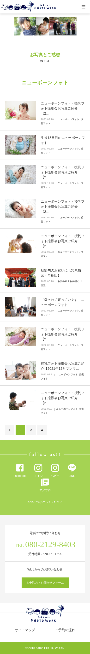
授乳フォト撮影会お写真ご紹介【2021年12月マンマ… (62, 366)
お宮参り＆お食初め (68, 281)
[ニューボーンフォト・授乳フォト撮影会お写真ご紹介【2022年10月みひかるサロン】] (20, 174)
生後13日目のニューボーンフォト (63, 140)
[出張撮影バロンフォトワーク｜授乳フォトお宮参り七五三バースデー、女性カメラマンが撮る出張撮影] (28, 6)
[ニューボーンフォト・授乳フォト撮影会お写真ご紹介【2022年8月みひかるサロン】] (20, 208)
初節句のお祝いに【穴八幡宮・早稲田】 (61, 272)
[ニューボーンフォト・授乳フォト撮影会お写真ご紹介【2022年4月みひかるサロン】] (20, 243)
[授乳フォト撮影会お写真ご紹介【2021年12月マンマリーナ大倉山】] (20, 370)
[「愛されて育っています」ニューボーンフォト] (20, 307)
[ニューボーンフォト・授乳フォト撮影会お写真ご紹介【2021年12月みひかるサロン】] (20, 400)
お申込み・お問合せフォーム (45, 582)
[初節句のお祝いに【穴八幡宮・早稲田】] (20, 277)
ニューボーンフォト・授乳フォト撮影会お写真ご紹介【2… (62, 108)
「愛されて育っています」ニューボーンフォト (62, 302)
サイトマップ (25, 630)
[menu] (83, 6)
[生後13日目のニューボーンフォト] (20, 145)
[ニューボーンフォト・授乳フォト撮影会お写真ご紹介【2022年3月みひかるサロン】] (20, 336)
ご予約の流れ (65, 630)
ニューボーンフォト (68, 119)
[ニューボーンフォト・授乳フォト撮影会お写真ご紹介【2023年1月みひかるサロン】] (20, 110)
